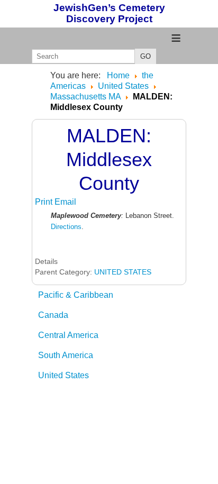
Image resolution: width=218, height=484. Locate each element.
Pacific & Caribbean (75, 294)
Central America (68, 335)
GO (145, 56)
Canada (53, 315)
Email (65, 201)
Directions (66, 227)
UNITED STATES (122, 272)
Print (44, 201)
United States (63, 375)
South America (65, 355)
